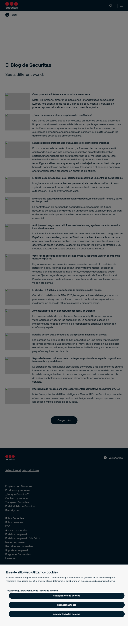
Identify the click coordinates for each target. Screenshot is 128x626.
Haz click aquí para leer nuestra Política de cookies (32, 590)
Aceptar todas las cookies (66, 614)
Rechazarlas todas (66, 604)
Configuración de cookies (66, 595)
